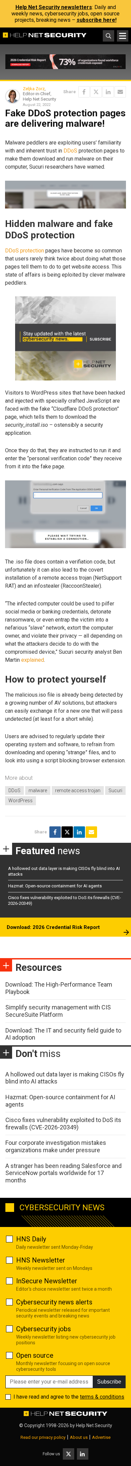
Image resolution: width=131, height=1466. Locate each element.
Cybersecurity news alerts (54, 1302)
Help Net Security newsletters (53, 7)
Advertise (101, 1437)
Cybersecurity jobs (43, 1329)
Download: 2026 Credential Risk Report (53, 927)
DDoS (70, 151)
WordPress (20, 800)
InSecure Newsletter (46, 1281)
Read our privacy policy (43, 1437)
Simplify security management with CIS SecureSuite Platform (58, 1011)
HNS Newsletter (40, 1260)
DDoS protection (24, 250)
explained (32, 660)
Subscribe (109, 1382)
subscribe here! (97, 20)
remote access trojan (77, 790)
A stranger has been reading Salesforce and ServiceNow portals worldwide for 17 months (63, 1173)
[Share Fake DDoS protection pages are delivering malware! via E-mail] (120, 92)
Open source (34, 1355)
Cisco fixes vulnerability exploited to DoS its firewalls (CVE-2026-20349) (63, 1123)
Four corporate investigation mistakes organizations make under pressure (55, 1146)
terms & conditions (102, 1397)
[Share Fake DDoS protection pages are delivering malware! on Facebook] (84, 92)
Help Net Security (94, 1425)
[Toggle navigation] (122, 36)
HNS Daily (31, 1239)
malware (38, 790)
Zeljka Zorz (34, 88)
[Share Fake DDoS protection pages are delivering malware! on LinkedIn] (108, 92)
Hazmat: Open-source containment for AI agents (55, 885)
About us (79, 1437)
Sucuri (115, 790)
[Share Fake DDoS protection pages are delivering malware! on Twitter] (96, 92)
